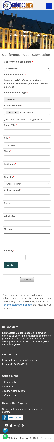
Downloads (10, 382)
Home (27, 31)
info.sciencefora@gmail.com (17, 305)
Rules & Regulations (14, 391)
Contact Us (10, 395)
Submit (27, 279)
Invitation (9, 386)
